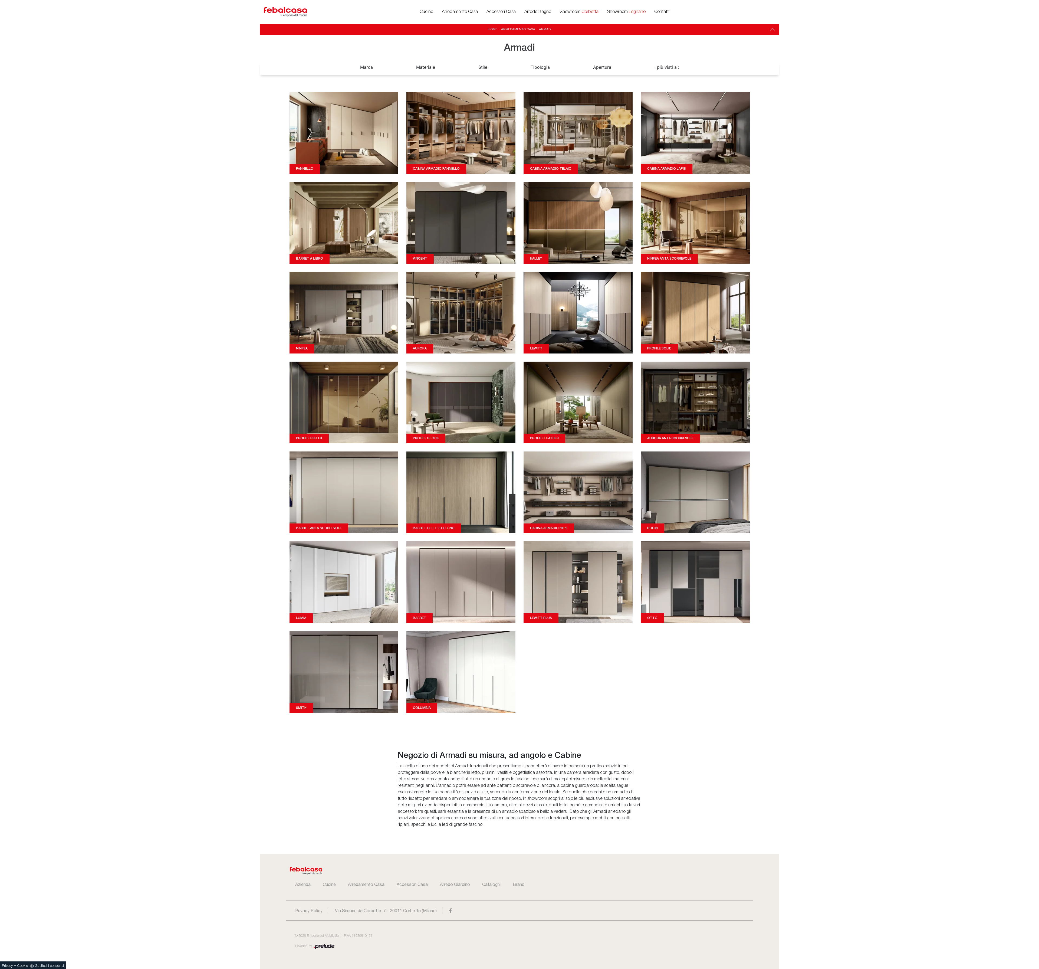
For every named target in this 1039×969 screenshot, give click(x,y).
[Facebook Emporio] (450, 910)
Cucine (426, 12)
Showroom (579, 12)
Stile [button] (482, 67)
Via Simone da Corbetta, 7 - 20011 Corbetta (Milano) (386, 910)
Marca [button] (366, 67)
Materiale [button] (425, 67)
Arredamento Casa (460, 12)
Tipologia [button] (540, 67)
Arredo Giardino (455, 884)
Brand (518, 884)
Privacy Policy (309, 910)
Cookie (22, 965)
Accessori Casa (501, 12)
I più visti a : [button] (667, 67)
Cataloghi (491, 884)
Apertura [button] (602, 67)
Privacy (7, 965)
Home (492, 29)
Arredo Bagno (537, 12)
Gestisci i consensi (49, 965)
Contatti (661, 12)
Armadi (545, 29)
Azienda (303, 884)
